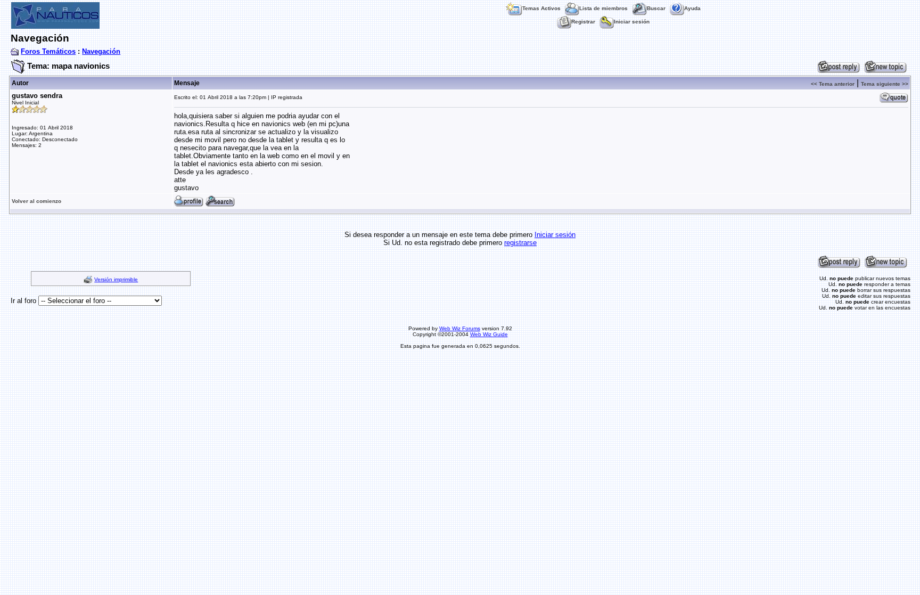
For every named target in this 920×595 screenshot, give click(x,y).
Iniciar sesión (632, 22)
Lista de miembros (603, 8)
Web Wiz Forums (459, 328)
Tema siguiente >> (884, 84)
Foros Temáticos (48, 51)
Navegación (101, 51)
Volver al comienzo (36, 201)
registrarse (520, 243)
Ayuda (692, 8)
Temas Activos (541, 8)
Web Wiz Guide (489, 334)
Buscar (656, 8)
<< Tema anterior (833, 84)
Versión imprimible (116, 279)
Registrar (583, 22)
